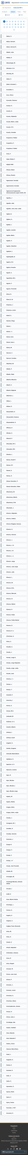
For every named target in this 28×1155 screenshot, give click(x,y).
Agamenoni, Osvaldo (12, 180)
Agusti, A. (9, 272)
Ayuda (8, 14)
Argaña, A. (9, 915)
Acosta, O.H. (10, 127)
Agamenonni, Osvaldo (12, 186)
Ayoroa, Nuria (10, 1091)
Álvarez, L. (9, 577)
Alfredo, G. (9, 433)
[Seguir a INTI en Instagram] (14, 1149)
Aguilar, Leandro (11, 230)
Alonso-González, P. (12, 481)
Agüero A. (9, 214)
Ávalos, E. (9, 1065)
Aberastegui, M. (10, 63)
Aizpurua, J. (9, 305)
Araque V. (9, 844)
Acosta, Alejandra (11, 116)
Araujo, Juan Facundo (12, 866)
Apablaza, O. (10, 759)
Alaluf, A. (9, 315)
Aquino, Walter (10, 802)
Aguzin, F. (9, 283)
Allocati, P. (9, 438)
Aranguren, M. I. (11, 823)
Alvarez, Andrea (11, 518)
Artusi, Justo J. (10, 1017)
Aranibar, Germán (11, 834)
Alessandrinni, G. (11, 422)
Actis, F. (8, 154)
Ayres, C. (9, 1097)
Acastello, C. (10, 89)
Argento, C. (9, 920)
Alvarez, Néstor (10, 604)
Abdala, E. (9, 57)
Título (24, 11)
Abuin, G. (9, 79)
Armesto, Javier (11, 990)
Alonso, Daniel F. (11, 460)
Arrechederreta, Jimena (13, 1006)
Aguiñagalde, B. (10, 256)
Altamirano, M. (10, 492)
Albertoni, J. (9, 395)
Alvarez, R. (9, 625)
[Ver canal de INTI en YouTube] (17, 1149)
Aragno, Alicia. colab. (12, 812)
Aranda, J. (9, 818)
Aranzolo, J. (9, 839)
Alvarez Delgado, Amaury (13, 524)
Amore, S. (9, 705)
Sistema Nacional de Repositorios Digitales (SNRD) (14, 1140)
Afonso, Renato (10, 175)
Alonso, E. (9, 470)
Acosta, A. (9, 111)
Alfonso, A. (9, 427)
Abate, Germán (10, 41)
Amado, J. (9, 652)
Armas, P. (9, 979)
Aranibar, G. (9, 828)
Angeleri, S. (9, 743)
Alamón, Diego (10, 321)
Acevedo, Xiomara (11, 100)
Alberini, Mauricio (11, 379)
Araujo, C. (9, 855)
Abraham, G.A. (10, 68)
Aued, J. (8, 1054)
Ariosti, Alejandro (11, 947)
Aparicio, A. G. (10, 764)
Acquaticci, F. (10, 143)
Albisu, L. (9, 401)
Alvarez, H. (9, 529)
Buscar (5, 11)
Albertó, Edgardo (11, 390)
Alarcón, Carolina (11, 358)
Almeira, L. (9, 454)
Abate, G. (9, 36)
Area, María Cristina (12, 899)
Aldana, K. (9, 406)
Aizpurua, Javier (11, 310)
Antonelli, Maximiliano (12, 753)
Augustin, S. (9, 1059)
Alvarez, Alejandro (11, 513)
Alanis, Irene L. (10, 342)
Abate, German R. (11, 47)
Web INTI (14, 1139)
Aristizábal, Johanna (12, 953)
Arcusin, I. (9, 888)
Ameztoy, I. (9, 700)
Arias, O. (8, 937)
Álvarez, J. (9, 540)
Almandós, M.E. (10, 449)
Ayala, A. (9, 1081)
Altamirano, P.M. (11, 502)
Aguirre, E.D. (10, 262)
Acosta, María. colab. (12, 121)
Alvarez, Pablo (10, 614)
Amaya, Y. (9, 689)
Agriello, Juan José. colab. (13, 208)
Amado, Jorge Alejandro (13, 663)
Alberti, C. (9, 385)
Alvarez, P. (9, 609)
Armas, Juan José (11, 974)
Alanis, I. (8, 326)
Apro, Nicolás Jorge (12, 791)
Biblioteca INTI (14, 1142)
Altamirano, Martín (11, 497)
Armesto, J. (9, 985)
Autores (13, 11)
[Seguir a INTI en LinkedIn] (20, 1149)
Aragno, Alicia (10, 807)
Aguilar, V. (9, 240)
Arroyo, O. (9, 1011)
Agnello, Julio (10, 203)
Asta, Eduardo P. (11, 1038)
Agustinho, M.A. (11, 278)
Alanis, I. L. (9, 331)
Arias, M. (9, 931)
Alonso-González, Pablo (13, 486)
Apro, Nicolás (10, 780)
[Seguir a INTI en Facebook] (11, 1149)
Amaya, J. (9, 684)
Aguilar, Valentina (11, 246)
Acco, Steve (9, 95)
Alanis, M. (9, 347)
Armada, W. (9, 969)
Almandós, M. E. (11, 443)
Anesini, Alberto (10, 727)
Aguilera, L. (9, 251)
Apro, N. (8, 775)
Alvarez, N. (9, 598)
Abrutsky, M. (10, 73)
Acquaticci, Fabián (11, 148)
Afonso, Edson (10, 170)
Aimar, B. (9, 294)
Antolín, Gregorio (11, 748)
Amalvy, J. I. (9, 679)
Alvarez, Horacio (11, 534)
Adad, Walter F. (10, 159)
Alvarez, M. (9, 582)
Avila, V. (8, 1075)
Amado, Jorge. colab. (12, 668)
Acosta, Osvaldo (11, 132)
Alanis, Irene (9, 337)
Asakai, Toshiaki (11, 1027)
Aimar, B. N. (9, 299)
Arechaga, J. (10, 904)
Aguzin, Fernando (11, 289)
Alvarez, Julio (10, 572)
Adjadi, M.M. (10, 164)
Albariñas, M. (10, 363)
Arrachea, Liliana (11, 1001)
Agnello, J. (9, 198)
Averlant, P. (9, 1070)
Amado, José (10, 673)
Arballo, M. (9, 871)
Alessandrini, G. (10, 411)
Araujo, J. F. (9, 860)
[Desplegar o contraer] (3, 36)
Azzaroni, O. (9, 1113)
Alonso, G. (9, 476)
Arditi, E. (8, 894)
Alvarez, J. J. (10, 556)
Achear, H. (9, 105)
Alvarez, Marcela (11, 593)
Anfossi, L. (9, 732)
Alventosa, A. (10, 636)
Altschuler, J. (10, 508)
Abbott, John (10, 52)
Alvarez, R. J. (10, 631)
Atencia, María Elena (12, 1049)
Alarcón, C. (9, 353)
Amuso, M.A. (10, 711)
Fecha (19, 11)
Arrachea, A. (10, 995)
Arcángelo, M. (10, 876)
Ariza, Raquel (10, 963)
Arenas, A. (9, 910)
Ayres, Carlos (10, 1102)
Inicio (21, 14)
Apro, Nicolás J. (10, 785)
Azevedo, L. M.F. (11, 1108)
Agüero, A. (9, 219)
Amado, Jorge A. (11, 657)
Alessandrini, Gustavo (12, 417)
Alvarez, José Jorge (12, 566)
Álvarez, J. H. (10, 545)
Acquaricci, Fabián (11, 137)
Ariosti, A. (9, 942)
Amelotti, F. (9, 695)
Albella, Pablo (10, 374)
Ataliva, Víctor (10, 1043)
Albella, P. (9, 369)
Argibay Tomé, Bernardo (13, 926)
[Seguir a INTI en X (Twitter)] (8, 1149)
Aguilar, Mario (10, 235)
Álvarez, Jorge (10, 561)
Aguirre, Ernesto (11, 267)
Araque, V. (9, 850)
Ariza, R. (8, 958)
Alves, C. (9, 641)
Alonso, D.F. (9, 465)
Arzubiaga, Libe (10, 1022)
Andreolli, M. (10, 716)
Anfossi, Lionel (10, 737)
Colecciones (14, 1130)
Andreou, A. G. (10, 721)
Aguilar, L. (9, 224)
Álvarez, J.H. (10, 550)
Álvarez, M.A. (10, 588)
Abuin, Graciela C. (11, 84)
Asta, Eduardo (10, 1033)
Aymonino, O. (10, 1086)
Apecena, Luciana (11, 769)
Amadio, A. (9, 647)
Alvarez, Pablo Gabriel (12, 620)
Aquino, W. (9, 796)
